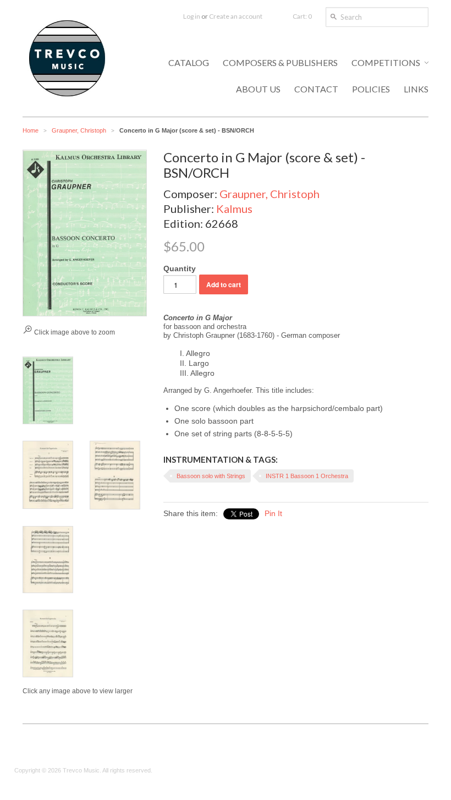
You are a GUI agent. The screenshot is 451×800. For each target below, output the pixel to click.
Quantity (179, 268)
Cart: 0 (302, 16)
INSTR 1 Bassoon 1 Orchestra (307, 476)
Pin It (273, 513)
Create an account (235, 16)
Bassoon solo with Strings (211, 476)
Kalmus (234, 208)
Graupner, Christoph (79, 130)
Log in (191, 16)
